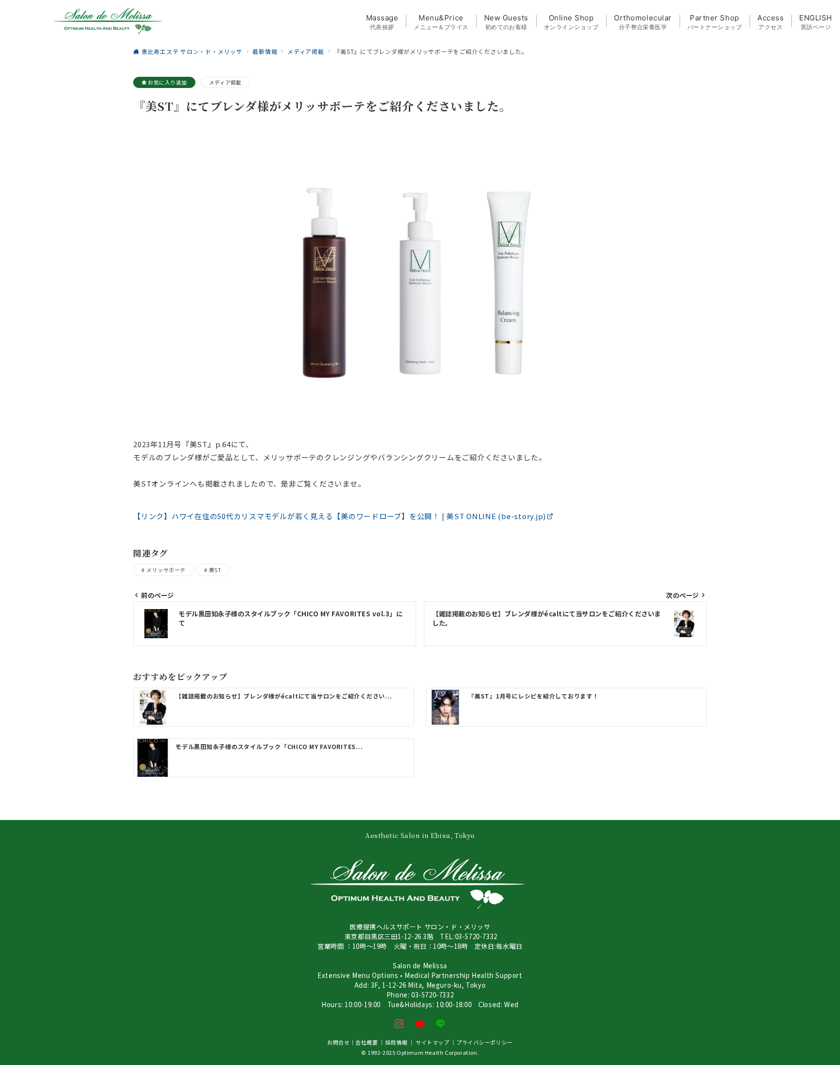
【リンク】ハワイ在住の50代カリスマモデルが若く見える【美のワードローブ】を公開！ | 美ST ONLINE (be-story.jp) (339, 516)
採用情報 (396, 1042)
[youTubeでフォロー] (420, 1023)
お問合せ (338, 1042)
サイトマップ (433, 1042)
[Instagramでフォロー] (399, 1023)
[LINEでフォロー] (440, 1023)
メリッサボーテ (165, 570)
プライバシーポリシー (484, 1042)
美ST (215, 570)
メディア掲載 (225, 82)
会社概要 (366, 1042)
